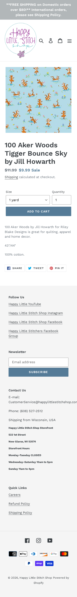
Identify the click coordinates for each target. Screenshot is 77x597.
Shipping (11, 177)
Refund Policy (19, 504)
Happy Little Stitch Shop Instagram (36, 313)
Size (9, 191)
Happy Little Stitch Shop (35, 577)
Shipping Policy (20, 513)
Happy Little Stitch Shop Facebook (35, 322)
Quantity (58, 191)
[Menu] (69, 40)
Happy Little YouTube (25, 304)
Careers (15, 495)
